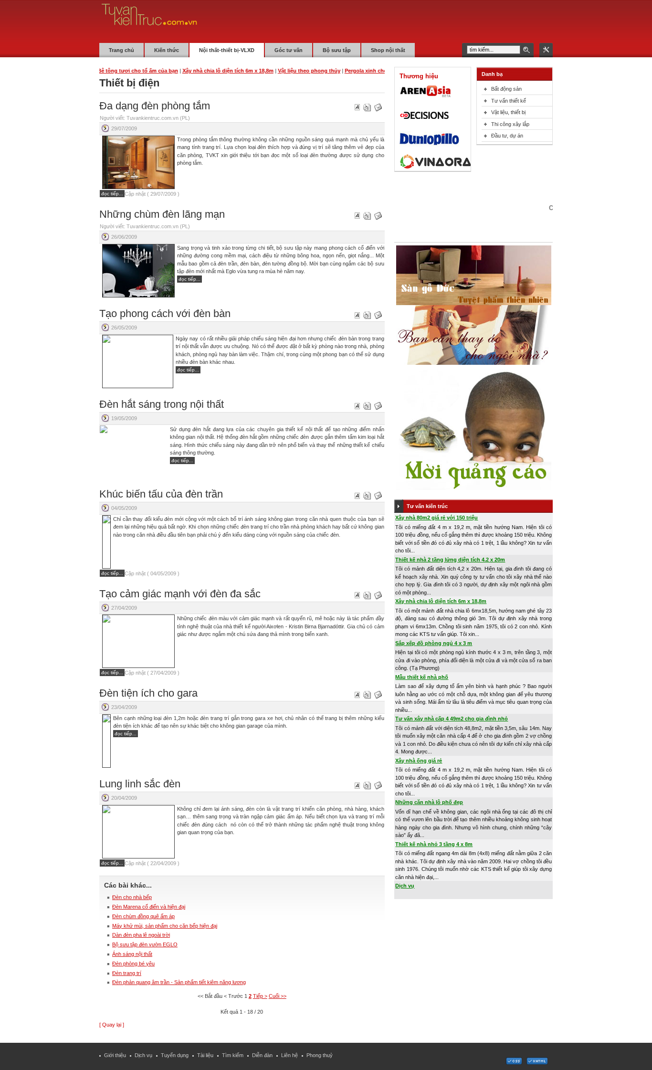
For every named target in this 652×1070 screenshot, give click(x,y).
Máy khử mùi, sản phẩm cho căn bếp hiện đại (164, 926)
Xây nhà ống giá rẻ (418, 760)
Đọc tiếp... (112, 193)
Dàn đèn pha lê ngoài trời (141, 935)
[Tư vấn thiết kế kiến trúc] (149, 21)
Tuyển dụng (175, 1055)
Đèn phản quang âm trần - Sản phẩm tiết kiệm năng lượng (179, 982)
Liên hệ (289, 1055)
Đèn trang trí (126, 973)
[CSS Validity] (514, 1063)
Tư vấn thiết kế (508, 101)
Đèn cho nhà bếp (132, 897)
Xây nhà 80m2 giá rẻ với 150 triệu (436, 517)
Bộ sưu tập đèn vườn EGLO (145, 944)
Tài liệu (205, 1055)
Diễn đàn (262, 1055)
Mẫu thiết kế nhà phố (421, 677)
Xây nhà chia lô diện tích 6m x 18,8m (440, 601)
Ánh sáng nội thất (132, 954)
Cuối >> (277, 996)
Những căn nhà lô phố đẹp (429, 802)
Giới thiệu (115, 1055)
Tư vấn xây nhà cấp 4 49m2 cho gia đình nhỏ (451, 718)
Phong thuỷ (319, 1055)
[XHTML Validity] (537, 1063)
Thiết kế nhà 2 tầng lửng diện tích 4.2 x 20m (450, 559)
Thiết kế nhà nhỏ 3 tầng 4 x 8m (434, 844)
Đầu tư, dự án (507, 135)
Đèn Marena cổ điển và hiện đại (148, 907)
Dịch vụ (404, 886)
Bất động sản (506, 89)
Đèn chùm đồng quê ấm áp (143, 916)
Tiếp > (260, 996)
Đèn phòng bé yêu (133, 963)
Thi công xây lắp (510, 124)
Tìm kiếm (232, 1055)
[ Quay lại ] (111, 1025)
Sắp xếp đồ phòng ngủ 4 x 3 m (433, 643)
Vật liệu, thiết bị (508, 112)
